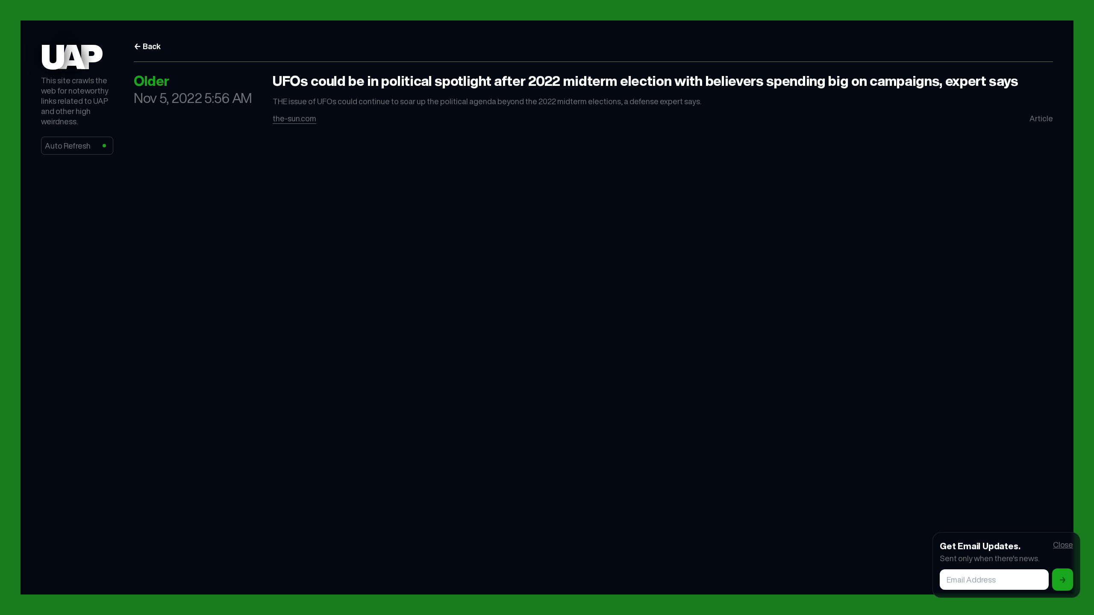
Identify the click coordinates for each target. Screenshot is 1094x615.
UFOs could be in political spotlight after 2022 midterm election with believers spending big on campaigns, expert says (645, 81)
